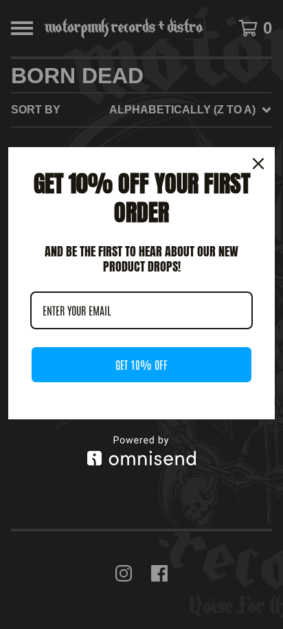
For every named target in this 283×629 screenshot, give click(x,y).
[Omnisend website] (141, 450)
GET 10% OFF (141, 364)
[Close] (258, 163)
